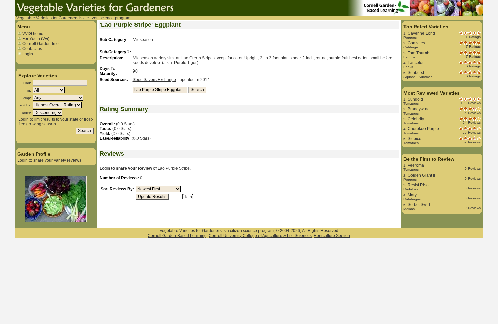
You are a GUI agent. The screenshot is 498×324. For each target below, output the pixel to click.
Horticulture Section (332, 235)
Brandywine (419, 109)
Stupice (414, 138)
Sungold (415, 99)
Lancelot (415, 62)
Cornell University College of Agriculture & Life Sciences (260, 235)
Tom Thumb (418, 52)
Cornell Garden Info (40, 43)
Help (187, 197)
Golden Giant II (421, 175)
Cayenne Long (421, 33)
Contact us (31, 48)
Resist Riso (418, 185)
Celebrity (416, 119)
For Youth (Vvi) (35, 38)
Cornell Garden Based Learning (177, 235)
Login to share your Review (126, 168)
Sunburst (416, 72)
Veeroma (416, 165)
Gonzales (416, 43)
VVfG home (32, 33)
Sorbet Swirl (419, 204)
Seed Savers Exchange (154, 79)
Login (27, 54)
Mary (412, 195)
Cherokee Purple (423, 128)
